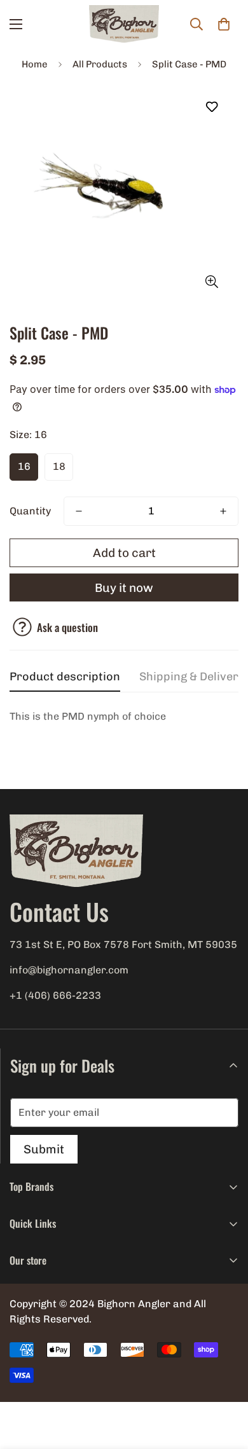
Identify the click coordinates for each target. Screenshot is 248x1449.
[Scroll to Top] (225, 1381)
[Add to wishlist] (211, 107)
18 (59, 466)
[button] (223, 24)
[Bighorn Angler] (124, 24)
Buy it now (124, 587)
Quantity (30, 511)
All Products (99, 64)
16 (24, 466)
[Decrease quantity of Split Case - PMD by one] (78, 511)
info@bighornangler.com (69, 970)
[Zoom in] (211, 281)
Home (35, 64)
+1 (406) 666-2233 (55, 995)
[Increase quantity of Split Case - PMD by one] (223, 511)
